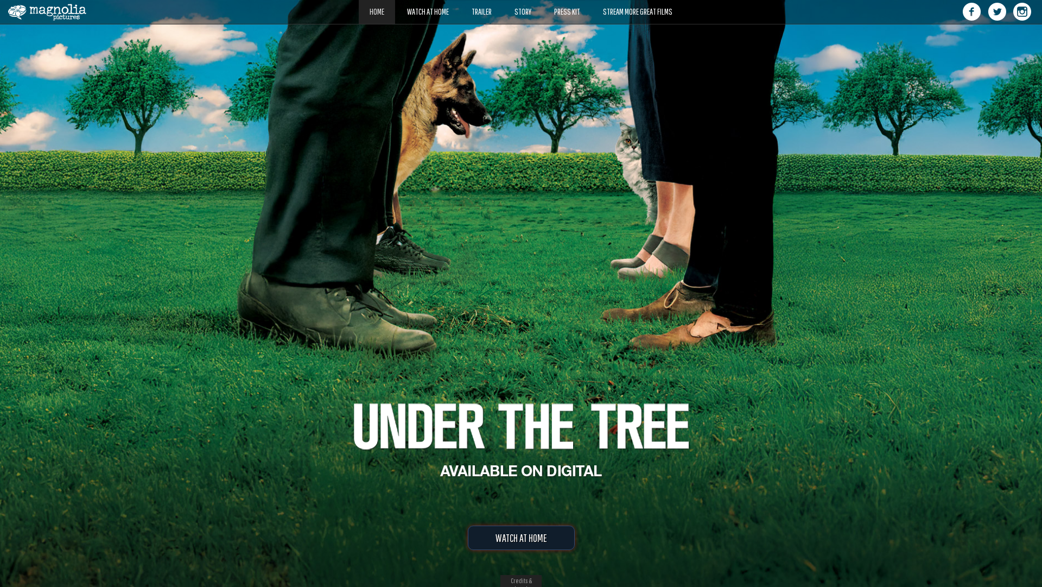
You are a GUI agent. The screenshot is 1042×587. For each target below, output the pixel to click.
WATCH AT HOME (521, 538)
